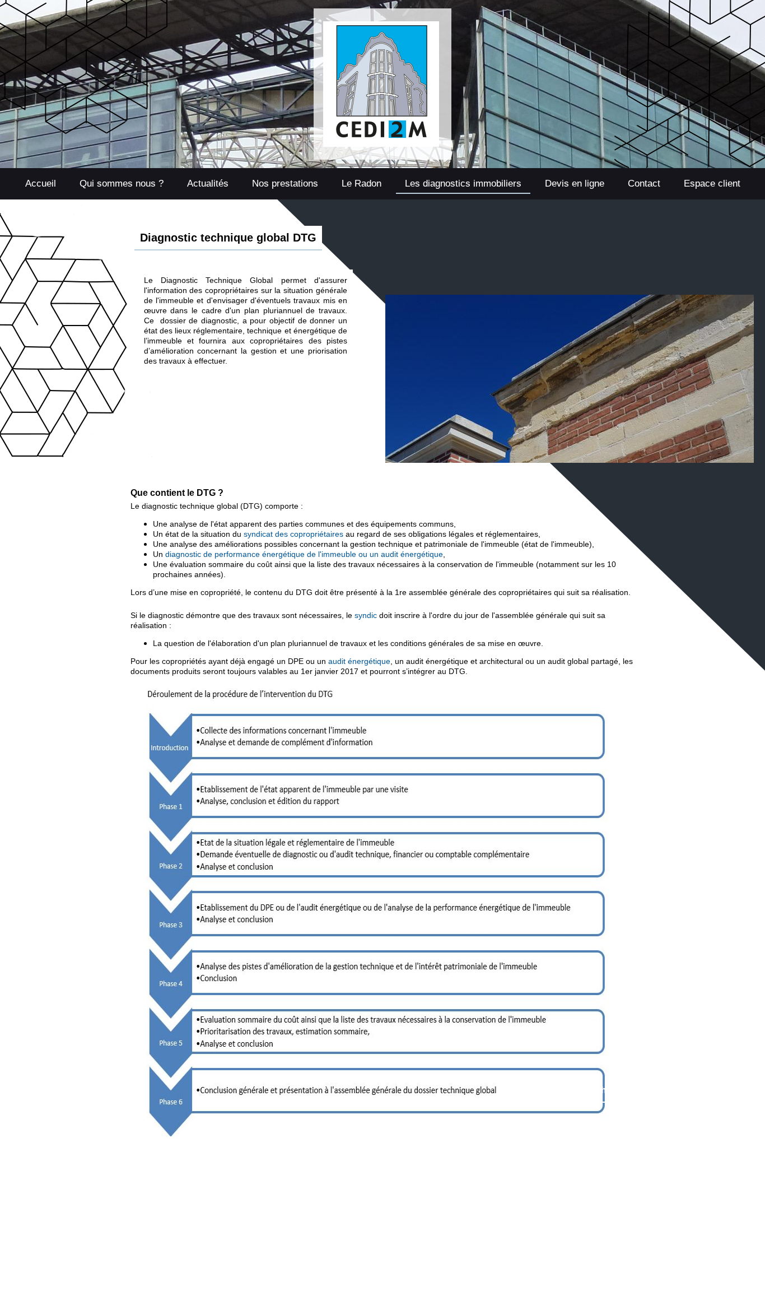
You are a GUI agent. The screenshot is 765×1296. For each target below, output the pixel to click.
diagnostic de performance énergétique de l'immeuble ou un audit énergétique (304, 554)
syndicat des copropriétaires (293, 533)
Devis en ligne (574, 183)
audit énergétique (359, 661)
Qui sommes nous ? (122, 183)
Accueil (40, 183)
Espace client (712, 183)
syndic (365, 615)
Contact (644, 183)
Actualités (207, 183)
